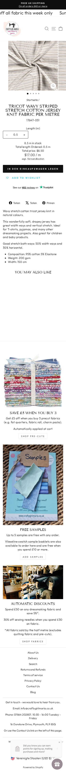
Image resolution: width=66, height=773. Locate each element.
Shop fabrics (33, 641)
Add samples (33, 557)
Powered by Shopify (33, 767)
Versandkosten (35, 158)
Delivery (33, 658)
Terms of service (33, 675)
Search (33, 664)
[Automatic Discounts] (33, 582)
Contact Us (33, 686)
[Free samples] (33, 485)
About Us (33, 652)
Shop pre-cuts (33, 436)
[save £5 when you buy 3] (33, 378)
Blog (33, 692)
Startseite (32, 100)
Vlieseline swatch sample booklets (27, 541)
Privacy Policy (33, 680)
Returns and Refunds (33, 669)
